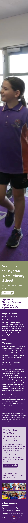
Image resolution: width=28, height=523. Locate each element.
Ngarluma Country (10, 477)
